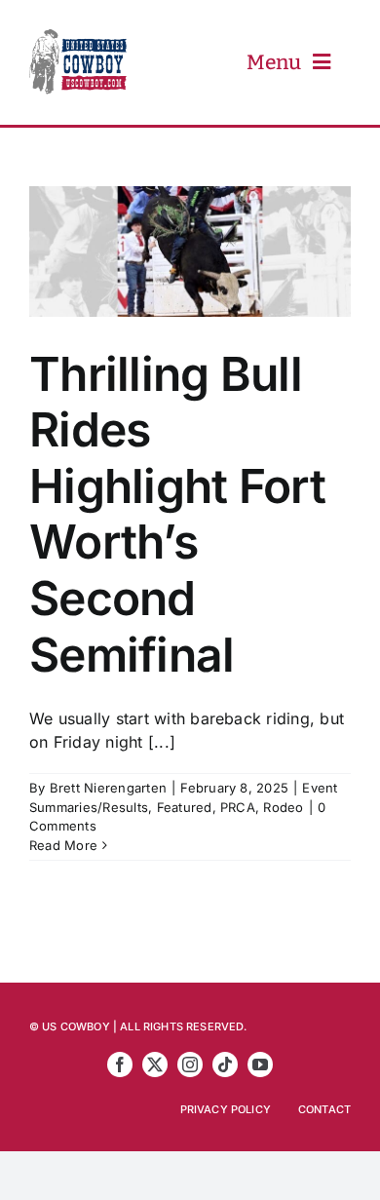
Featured (184, 807)
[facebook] (120, 1064)
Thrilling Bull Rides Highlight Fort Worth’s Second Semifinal (177, 514)
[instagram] (190, 1064)
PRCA (237, 807)
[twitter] (155, 1064)
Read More (63, 845)
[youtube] (260, 1064)
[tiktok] (225, 1064)
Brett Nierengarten (108, 787)
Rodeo (283, 807)
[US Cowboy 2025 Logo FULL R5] (78, 37)
